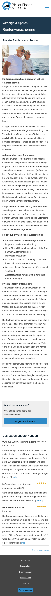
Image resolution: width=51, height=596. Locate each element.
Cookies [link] (25, 584)
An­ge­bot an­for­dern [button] (25, 421)
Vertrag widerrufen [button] (25, 590)
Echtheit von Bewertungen (41, 550)
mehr (14, 477)
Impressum (25, 561)
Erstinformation (25, 572)
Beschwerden (25, 578)
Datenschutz (25, 566)
